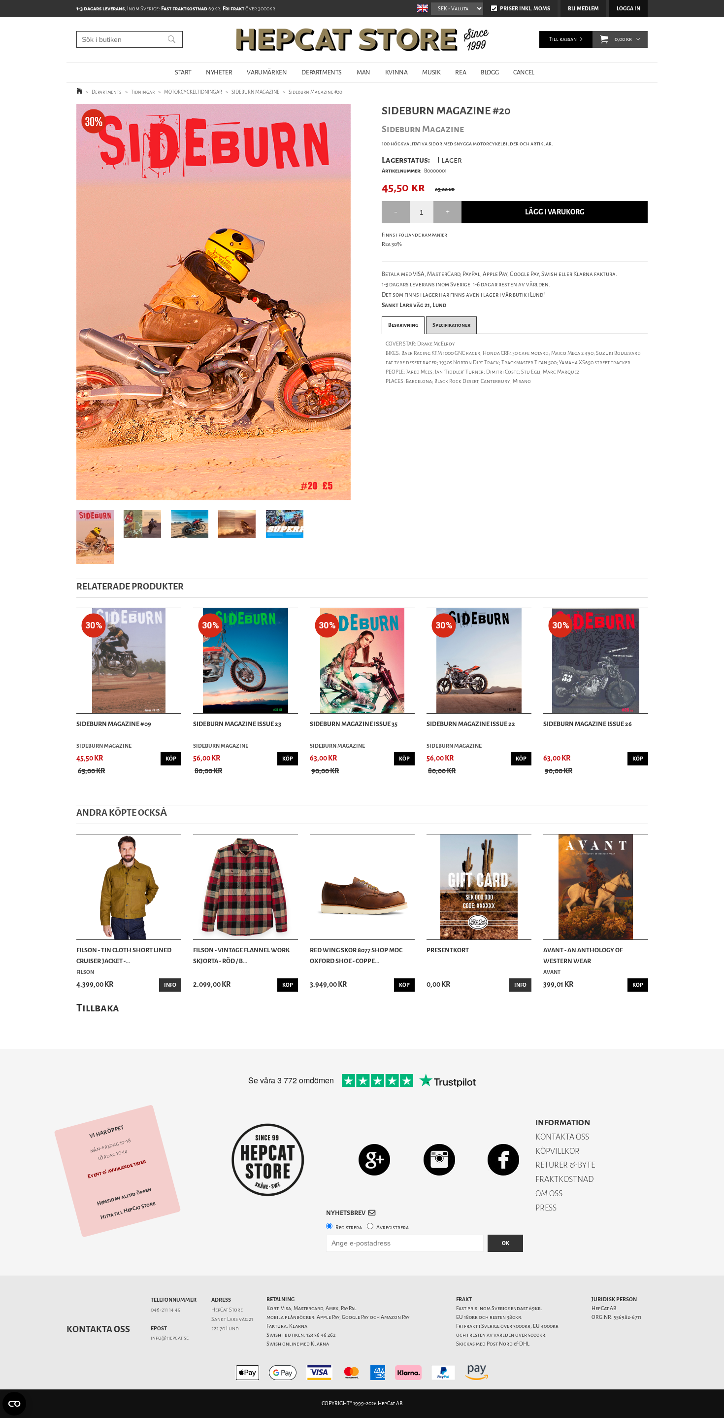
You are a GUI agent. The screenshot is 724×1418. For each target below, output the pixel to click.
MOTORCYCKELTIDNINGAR (193, 92)
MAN (363, 72)
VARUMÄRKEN (267, 72)
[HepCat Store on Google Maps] (374, 1159)
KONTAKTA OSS (562, 1137)
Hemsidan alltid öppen (124, 1197)
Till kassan (563, 39)
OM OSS (548, 1193)
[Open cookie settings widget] (14, 1404)
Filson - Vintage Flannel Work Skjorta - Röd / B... (241, 955)
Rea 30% (392, 244)
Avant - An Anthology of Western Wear (583, 955)
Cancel (523, 72)
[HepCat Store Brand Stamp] (268, 1160)
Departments (107, 92)
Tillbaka (97, 1008)
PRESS (546, 1208)
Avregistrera (392, 1227)
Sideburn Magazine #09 (113, 724)
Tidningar (143, 92)
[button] (604, 39)
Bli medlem (583, 8)
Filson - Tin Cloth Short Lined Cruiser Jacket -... (123, 955)
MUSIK (431, 72)
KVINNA (396, 72)
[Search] (171, 39)
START (183, 72)
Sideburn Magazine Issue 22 (471, 724)
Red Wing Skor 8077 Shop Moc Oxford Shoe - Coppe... (356, 955)
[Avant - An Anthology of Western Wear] (595, 886)
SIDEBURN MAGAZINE (255, 92)
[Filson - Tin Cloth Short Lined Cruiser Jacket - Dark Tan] (128, 886)
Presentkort (448, 950)
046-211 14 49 (166, 1310)
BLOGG (489, 72)
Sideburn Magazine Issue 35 (353, 724)
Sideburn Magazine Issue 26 (587, 724)
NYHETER (219, 72)
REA (460, 72)
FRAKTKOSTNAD (564, 1179)
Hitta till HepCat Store (128, 1210)
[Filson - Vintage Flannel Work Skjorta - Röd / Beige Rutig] (245, 886)
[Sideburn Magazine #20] (213, 302)
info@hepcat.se (170, 1338)
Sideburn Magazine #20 (315, 92)
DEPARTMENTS (321, 72)
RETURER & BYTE (565, 1165)
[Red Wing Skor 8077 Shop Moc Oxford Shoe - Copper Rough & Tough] (362, 886)
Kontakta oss (98, 1329)
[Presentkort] (479, 886)
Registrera (348, 1227)
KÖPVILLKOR (557, 1151)
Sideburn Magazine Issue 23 (237, 724)
